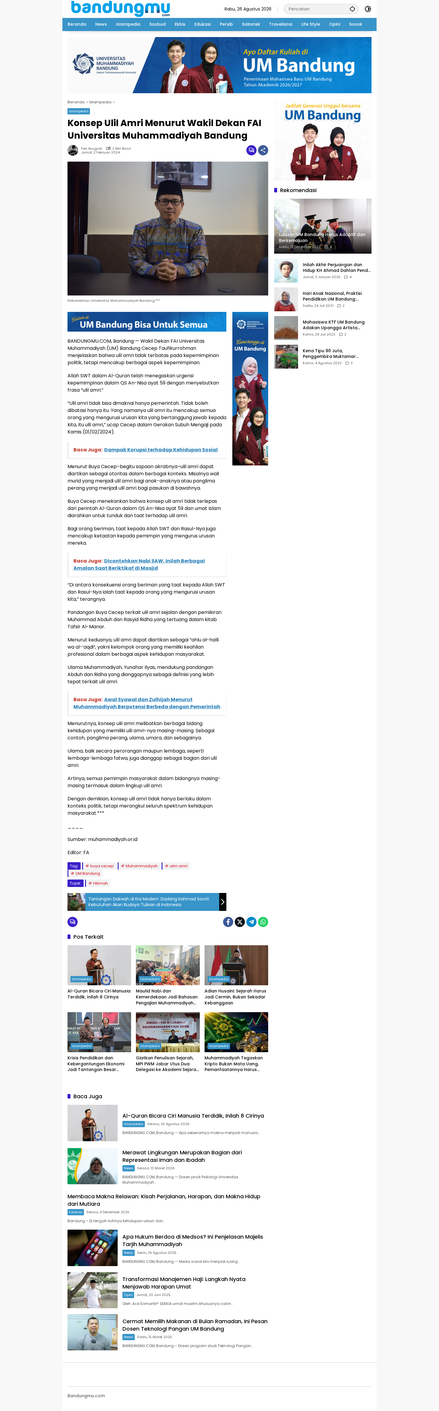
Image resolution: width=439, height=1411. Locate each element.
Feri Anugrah (91, 148)
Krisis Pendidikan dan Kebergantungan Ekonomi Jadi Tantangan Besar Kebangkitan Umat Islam (95, 1064)
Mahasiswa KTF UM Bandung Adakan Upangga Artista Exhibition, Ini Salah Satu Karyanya (334, 325)
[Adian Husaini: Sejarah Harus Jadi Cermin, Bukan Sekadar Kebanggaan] (236, 965)
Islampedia (78, 111)
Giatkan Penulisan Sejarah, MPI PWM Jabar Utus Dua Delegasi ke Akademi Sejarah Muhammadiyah (167, 1064)
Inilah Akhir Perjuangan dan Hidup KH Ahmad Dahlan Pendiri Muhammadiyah (337, 268)
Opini (128, 1294)
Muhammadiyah (142, 866)
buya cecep (102, 866)
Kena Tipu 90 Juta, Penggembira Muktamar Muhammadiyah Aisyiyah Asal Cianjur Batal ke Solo (335, 354)
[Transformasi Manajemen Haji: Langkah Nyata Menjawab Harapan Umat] (92, 1290)
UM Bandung (88, 873)
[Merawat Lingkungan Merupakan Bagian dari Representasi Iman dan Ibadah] (92, 1166)
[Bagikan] (263, 150)
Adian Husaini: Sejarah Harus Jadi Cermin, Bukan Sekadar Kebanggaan (235, 997)
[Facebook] (228, 922)
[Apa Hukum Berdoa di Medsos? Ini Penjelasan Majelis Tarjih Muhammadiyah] (92, 1248)
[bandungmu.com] (122, 9)
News (128, 1168)
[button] (352, 9)
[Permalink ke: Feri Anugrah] (74, 150)
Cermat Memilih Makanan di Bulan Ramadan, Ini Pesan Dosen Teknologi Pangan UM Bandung (195, 1324)
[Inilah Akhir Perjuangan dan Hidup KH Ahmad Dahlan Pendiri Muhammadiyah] (286, 271)
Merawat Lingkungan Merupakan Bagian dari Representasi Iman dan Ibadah (182, 1156)
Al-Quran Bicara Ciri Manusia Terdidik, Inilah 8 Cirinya (99, 994)
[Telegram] (251, 922)
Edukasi (75, 1212)
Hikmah (100, 883)
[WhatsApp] (263, 922)
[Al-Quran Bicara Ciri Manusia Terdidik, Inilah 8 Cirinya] (99, 965)
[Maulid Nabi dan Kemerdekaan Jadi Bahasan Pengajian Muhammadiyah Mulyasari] (167, 965)
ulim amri (179, 866)
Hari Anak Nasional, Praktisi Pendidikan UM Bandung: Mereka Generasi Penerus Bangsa (332, 296)
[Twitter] (240, 922)
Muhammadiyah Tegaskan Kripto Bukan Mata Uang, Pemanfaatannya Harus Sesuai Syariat (234, 1064)
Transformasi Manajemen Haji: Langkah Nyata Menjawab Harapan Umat (183, 1282)
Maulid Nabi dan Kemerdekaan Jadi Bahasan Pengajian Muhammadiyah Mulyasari (167, 997)
